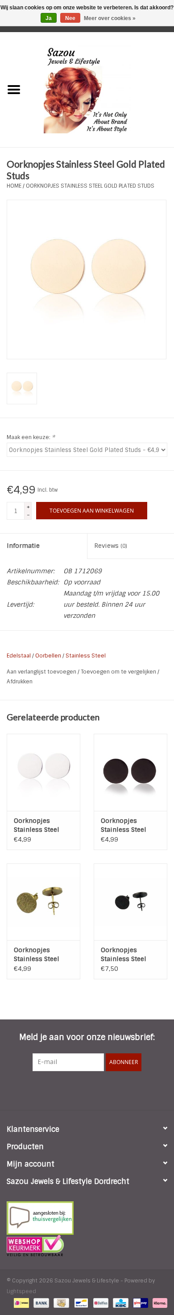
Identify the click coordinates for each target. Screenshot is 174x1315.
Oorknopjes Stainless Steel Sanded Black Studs (130, 954)
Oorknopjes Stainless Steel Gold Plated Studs (90, 185)
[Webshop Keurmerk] (87, 1245)
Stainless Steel (86, 655)
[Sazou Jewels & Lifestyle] (100, 89)
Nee (70, 18)
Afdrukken (20, 681)
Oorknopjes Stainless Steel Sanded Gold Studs (42, 954)
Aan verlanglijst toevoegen (42, 671)
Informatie (23, 546)
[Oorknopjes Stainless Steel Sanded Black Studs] (130, 902)
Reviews (110, 546)
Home (14, 185)
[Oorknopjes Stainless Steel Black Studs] (130, 772)
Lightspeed (21, 1291)
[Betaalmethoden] (20, 1302)
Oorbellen (48, 655)
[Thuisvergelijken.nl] (87, 1218)
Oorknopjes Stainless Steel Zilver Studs (36, 825)
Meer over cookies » (110, 18)
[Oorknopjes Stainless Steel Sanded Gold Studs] (43, 902)
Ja (49, 18)
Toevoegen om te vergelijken (119, 671)
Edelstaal (19, 655)
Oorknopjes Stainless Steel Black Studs (123, 825)
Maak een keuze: (31, 437)
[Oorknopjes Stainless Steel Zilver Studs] (43, 772)
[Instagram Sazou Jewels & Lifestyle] (111, 1089)
